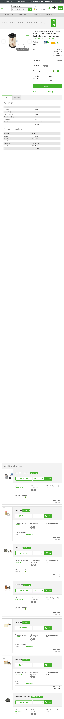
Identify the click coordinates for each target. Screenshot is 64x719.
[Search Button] (30, 9)
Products (8, 23)
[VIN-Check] (49, 8)
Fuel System (15, 23)
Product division (8, 14)
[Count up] (42, 478)
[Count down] (35, 478)
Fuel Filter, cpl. (23, 23)
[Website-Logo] (5, 8)
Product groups (23, 14)
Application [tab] (17, 97)
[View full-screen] (27, 34)
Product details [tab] (7, 97)
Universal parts (49, 14)
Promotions (37, 14)
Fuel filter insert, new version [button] (43, 23)
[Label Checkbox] (4, 471)
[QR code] (53, 25)
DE (36, 9)
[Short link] (53, 21)
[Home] (3, 23)
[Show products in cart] (53, 8)
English (43, 9)
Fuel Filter (31, 23)
